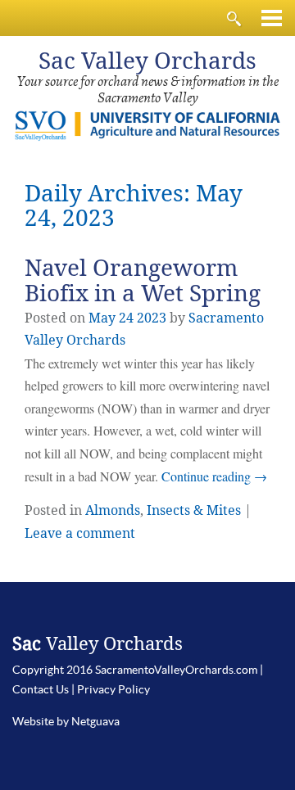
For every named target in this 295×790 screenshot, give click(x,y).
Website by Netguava (66, 721)
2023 (151, 318)
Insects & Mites (194, 510)
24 (126, 318)
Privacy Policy (113, 689)
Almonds (112, 510)
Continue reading (214, 476)
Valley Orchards (147, 61)
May (102, 318)
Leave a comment (80, 533)
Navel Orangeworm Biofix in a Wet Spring (143, 281)
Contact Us (40, 689)
